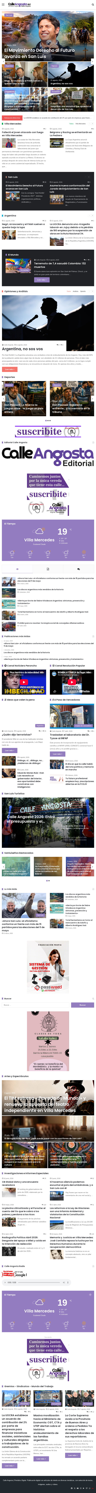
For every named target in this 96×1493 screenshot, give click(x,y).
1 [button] (46, 420)
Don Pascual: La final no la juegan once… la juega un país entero (23, 408)
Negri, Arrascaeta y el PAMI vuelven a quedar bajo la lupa (23, 82)
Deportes (9, 385)
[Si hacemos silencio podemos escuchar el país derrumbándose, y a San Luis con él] (57, 1196)
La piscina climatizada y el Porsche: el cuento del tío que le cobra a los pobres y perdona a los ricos (24, 1211)
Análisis (75, 291)
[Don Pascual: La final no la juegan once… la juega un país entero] (24, 398)
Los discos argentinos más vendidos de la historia (41, 589)
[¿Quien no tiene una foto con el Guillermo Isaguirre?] (16, 866)
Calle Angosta (41, 260)
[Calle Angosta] (19, 4)
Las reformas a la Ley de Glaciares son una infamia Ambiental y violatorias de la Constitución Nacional (69, 1213)
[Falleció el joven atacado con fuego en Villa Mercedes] (9, 143)
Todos (71, 124)
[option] (48, 61)
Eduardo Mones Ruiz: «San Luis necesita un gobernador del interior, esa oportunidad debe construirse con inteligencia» (31, 779)
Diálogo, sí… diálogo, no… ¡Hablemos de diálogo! (30, 762)
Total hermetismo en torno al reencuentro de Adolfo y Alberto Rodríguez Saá (53, 612)
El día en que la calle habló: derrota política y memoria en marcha (80, 767)
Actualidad (9, 92)
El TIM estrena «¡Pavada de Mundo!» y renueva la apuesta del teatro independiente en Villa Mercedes (45, 1104)
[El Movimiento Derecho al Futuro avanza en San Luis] (48, 36)
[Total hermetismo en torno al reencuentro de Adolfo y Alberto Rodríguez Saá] (9, 615)
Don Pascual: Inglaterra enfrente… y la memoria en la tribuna (71, 408)
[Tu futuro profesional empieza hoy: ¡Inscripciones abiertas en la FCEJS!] (57, 779)
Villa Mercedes (81, 124)
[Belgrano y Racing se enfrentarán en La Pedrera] (57, 143)
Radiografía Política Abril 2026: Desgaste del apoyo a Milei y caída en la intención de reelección (24, 1240)
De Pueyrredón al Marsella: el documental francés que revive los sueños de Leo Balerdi (47, 870)
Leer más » (41, 280)
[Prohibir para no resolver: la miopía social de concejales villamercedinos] (9, 626)
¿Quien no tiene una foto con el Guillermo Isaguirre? (15, 872)
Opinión (54, 66)
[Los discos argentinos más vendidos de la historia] (9, 593)
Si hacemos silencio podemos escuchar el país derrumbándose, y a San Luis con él (71, 1185)
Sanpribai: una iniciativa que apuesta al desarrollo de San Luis (70, 108)
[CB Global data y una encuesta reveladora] (9, 1192)
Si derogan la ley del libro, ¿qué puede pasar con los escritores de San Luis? (43, 1138)
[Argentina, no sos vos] (71, 74)
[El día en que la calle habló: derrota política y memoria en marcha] (57, 764)
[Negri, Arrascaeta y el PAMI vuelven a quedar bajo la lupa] (25, 74)
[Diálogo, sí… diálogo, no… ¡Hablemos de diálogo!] (9, 761)
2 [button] (49, 880)
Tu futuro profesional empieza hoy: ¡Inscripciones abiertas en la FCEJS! (80, 781)
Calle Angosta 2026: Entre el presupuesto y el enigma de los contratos (31, 819)
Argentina (9, 66)
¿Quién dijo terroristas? (17, 734)
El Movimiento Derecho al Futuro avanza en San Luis (39, 53)
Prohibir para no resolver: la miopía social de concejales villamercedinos (51, 623)
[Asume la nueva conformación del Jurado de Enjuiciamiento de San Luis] (57, 199)
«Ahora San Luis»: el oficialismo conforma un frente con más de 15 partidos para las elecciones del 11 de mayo (23, 925)
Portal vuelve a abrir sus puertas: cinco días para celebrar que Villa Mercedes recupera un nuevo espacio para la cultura (24, 1160)
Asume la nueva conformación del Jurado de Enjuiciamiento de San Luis (70, 188)
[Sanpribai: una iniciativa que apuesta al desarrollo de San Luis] (71, 100)
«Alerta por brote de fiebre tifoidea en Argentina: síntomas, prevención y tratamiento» (78, 909)
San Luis (9, 15)
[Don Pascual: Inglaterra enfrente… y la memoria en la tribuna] (72, 398)
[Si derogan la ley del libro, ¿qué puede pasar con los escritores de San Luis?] (48, 1129)
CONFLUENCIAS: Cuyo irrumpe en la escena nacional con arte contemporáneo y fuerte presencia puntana (68, 1160)
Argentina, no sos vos (61, 83)
